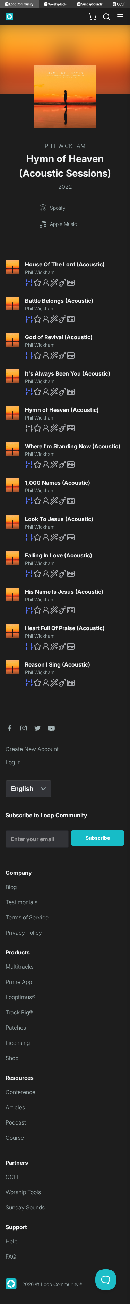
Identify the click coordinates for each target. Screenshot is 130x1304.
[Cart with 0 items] (92, 16)
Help (11, 1241)
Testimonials (21, 902)
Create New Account (32, 749)
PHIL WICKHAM (65, 145)
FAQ (11, 1256)
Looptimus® (21, 997)
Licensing (18, 1042)
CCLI (12, 1176)
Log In (13, 762)
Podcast (16, 1122)
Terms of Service (27, 917)
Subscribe (98, 838)
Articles (15, 1107)
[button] (74, 283)
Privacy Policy (24, 932)
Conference (20, 1092)
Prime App (19, 981)
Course (15, 1137)
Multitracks (20, 966)
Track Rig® (19, 1012)
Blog (11, 886)
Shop (12, 1058)
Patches (16, 1027)
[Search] (106, 16)
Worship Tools (23, 1192)
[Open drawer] (120, 16)
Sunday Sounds (25, 1207)
